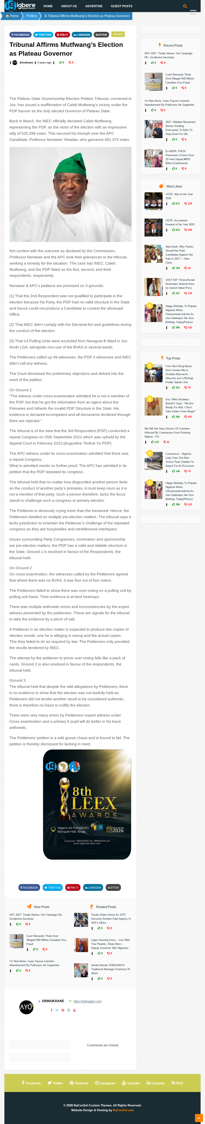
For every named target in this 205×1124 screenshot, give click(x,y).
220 (189, 203)
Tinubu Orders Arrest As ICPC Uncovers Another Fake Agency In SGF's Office (111, 918)
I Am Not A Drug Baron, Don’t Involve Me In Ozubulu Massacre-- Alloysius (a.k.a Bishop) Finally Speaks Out (179, 374)
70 (189, 387)
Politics (31, 16)
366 (177, 416)
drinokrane (26, 62)
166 (189, 229)
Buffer (101, 34)
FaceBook (21, 34)
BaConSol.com (123, 1110)
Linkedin (83, 34)
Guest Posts (121, 6)
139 (189, 293)
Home (48, 6)
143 (189, 327)
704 (177, 268)
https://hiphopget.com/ (87, 1001)
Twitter (44, 34)
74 (189, 471)
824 (177, 229)
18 (189, 268)
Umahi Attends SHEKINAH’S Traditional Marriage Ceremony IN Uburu (110, 969)
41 (168, 442)
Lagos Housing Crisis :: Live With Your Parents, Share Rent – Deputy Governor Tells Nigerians (110, 943)
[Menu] (193, 12)
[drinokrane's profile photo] (15, 62)
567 (177, 293)
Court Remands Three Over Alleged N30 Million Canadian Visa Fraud (46, 939)
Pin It (63, 34)
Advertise (93, 6)
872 (177, 203)
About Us (69, 6)
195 (189, 416)
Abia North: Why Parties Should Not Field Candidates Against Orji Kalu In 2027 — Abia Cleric (180, 254)
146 (177, 471)
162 (177, 387)
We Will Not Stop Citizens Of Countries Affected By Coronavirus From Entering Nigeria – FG (167, 432)
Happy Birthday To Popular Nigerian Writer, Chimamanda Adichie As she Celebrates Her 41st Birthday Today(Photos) (181, 314)
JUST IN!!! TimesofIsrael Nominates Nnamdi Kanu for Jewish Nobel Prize (180, 283)
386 (177, 327)
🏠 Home (12, 16)
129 (156, 442)
